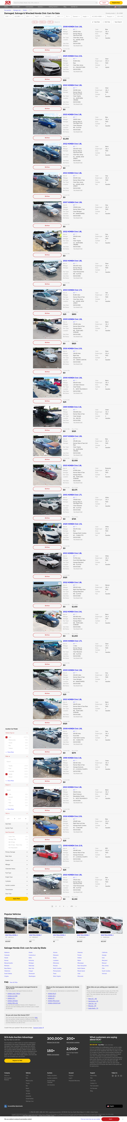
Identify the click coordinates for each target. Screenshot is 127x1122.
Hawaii (6, 957)
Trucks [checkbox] (10, 742)
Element (76, 16)
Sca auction (7, 10)
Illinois (55, 957)
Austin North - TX (93, 1008)
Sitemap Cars (30, 1101)
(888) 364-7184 (44, 1112)
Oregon (31, 971)
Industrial (28, 1096)
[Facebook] (116, 1076)
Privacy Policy (25, 1115)
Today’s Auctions (52, 1075)
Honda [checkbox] (10, 774)
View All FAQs (13, 982)
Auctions (40, 6)
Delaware (55, 955)
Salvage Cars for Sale (53, 1042)
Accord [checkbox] (11, 797)
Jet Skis (28, 1093)
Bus (27, 1085)
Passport (110, 16)
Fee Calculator (94, 1085)
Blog (65, 6)
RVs (27, 1078)
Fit (68, 16)
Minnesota (56, 963)
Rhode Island (81, 971)
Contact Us (93, 1083)
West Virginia (57, 976)
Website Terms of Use (32, 1115)
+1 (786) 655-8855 (34, 1112)
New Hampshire (82, 965)
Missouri (104, 963)
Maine (79, 960)
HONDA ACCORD (12, 996)
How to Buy (93, 1075)
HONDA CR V (11, 998)
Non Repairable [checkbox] (13, 847)
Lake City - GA (92, 1003)
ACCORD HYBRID (98, 16)
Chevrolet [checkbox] (11, 771)
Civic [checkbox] (10, 794)
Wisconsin (80, 976)
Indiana (79, 957)
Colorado (7, 955)
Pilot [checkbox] (10, 802)
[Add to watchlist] (59, 27)
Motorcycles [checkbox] (12, 740)
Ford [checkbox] (10, 768)
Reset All (57, 22)
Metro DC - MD (92, 998)
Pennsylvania (57, 971)
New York (31, 968)
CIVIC (8, 16)
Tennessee (32, 973)
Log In (104, 2)
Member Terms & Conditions (45, 1115)
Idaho (30, 957)
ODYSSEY (49, 16)
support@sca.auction (55, 1112)
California (104, 952)
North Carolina (57, 968)
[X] (118, 1075)
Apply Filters (16, 898)
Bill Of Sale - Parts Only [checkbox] (15, 845)
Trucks (28, 1083)
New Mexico (7, 968)
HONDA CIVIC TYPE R (14, 993)
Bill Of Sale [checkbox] (12, 842)
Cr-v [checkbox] (10, 800)
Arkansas (80, 952)
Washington (32, 976)
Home (6, 6)
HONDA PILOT (52, 993)
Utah (78, 973)
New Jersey (105, 965)
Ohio (103, 968)
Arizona (55, 952)
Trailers (28, 1091)
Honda (25, 10)
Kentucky (31, 960)
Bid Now (47, 50)
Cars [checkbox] (10, 737)
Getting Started (53, 6)
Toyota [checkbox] (10, 765)
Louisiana (55, 960)
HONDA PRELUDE (13, 1003)
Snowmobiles (29, 1098)
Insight (86, 16)
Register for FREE (17, 1060)
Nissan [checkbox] (10, 777)
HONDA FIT (51, 998)
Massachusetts (8, 963)
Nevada (55, 965)
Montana (6, 965)
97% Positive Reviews (96, 1042)
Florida (79, 955)
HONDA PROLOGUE (53, 1001)
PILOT (38, 16)
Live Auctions (29, 6)
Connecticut (32, 955)
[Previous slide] (33, 22)
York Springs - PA (93, 1001)
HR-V (60, 16)
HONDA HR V (52, 996)
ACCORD (19, 16)
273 (72, 906)
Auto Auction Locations (73, 1042)
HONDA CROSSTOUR (54, 1003)
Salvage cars (17, 10)
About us (6, 1075)
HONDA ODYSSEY (13, 1001)
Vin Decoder (93, 1088)
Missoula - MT (92, 1006)
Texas (54, 973)
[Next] (76, 906)
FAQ (91, 1078)
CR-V (29, 16)
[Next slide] (87, 22)
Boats (27, 1088)
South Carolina (106, 971)
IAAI (100, 1115)
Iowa (103, 957)
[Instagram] (113, 1076)
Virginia (6, 976)
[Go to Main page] (7, 3)
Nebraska (31, 965)
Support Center (37, 1027)
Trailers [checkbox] (11, 748)
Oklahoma (7, 971)
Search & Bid (16, 6)
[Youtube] (121, 1076)
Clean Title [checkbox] (12, 836)
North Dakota (81, 968)
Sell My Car (74, 6)
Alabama (6, 952)
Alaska (30, 952)
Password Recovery (74, 1080)
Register (71, 1075)
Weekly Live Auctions (53, 1054)
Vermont (104, 973)
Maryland (104, 960)
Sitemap (52, 1115)
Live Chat (92, 1080)
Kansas (6, 960)
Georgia (104, 955)
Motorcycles (29, 1080)
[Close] (123, 1119)
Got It (110, 1119)
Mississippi (80, 963)
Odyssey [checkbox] (11, 805)
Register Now (116, 2)
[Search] (96, 2)
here (36, 1017)
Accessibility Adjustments (15, 1106)
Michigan (31, 963)
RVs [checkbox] (10, 745)
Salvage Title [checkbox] (12, 839)
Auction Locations (52, 1078)
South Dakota (8, 973)
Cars (34, 22)
